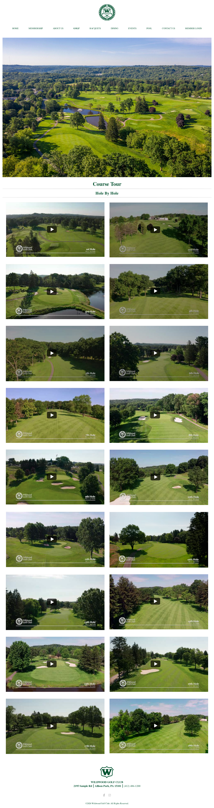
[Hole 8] (159, 442)
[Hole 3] (55, 318)
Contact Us (168, 28)
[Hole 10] (159, 504)
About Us (58, 28)
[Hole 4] (159, 318)
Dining (114, 28)
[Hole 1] (55, 256)
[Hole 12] (159, 566)
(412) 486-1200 (132, 786)
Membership (36, 28)
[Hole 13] (55, 629)
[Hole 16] (159, 690)
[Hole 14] (159, 628)
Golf (76, 28)
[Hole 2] (159, 256)
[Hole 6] (159, 380)
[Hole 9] (55, 503)
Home (15, 28)
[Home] (107, 12)
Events (132, 28)
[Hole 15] (55, 691)
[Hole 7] (55, 442)
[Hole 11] (55, 566)
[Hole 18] (159, 752)
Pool (149, 28)
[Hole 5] (55, 380)
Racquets (95, 28)
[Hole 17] (55, 753)
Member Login (193, 28)
